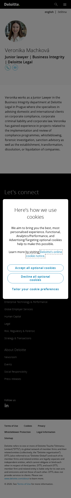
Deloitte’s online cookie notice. (44, 254)
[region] (35, 249)
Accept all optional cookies (35, 268)
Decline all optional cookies (35, 278)
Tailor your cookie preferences (35, 289)
